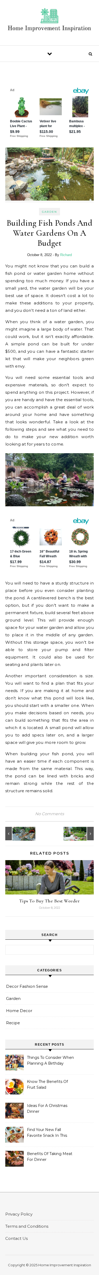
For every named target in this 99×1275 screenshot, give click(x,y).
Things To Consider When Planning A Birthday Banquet (50, 1061)
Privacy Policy (18, 1214)
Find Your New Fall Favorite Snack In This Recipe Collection (47, 1133)
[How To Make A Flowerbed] (17, 833)
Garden (49, 212)
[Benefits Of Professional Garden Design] (82, 833)
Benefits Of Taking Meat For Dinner (49, 1156)
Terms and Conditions (26, 1226)
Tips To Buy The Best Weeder (49, 901)
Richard (66, 255)
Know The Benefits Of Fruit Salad (47, 1084)
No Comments (49, 813)
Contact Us (16, 1238)
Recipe (13, 1022)
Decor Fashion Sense (27, 986)
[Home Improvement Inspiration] (49, 21)
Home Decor (19, 1010)
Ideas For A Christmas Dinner (47, 1108)
